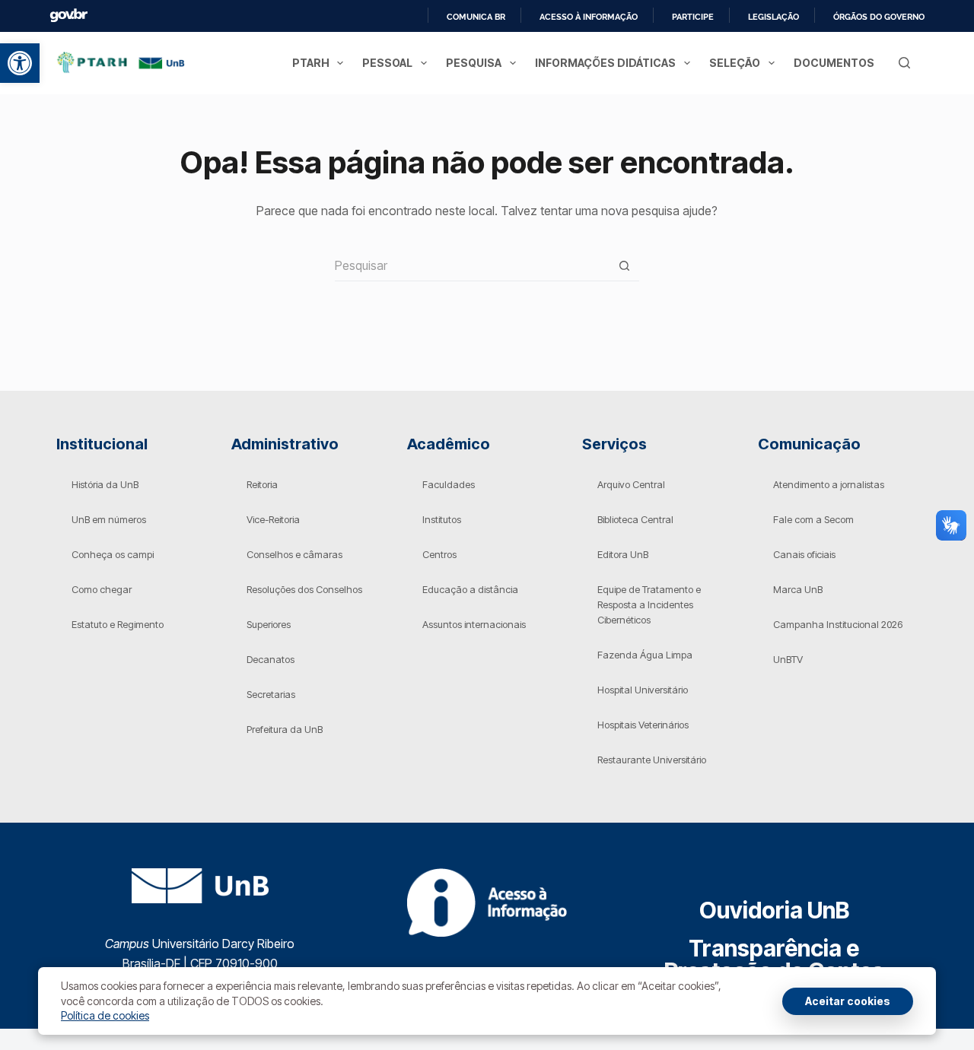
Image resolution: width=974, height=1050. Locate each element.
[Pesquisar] (904, 62)
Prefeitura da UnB (285, 729)
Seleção (734, 62)
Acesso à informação (589, 16)
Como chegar (102, 589)
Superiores (269, 624)
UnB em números (109, 519)
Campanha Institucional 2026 (837, 624)
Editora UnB (622, 554)
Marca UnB (798, 589)
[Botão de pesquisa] (624, 266)
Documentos (834, 62)
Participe (693, 16)
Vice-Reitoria (273, 519)
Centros (439, 554)
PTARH (310, 62)
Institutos (441, 519)
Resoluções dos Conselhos (304, 589)
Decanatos (270, 659)
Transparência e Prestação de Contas (774, 959)
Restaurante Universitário (651, 759)
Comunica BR (476, 16)
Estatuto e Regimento (118, 624)
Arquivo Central (631, 484)
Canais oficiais (804, 554)
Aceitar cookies (847, 1000)
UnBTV (788, 659)
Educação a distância (470, 589)
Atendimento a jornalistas (828, 484)
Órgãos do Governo (879, 16)
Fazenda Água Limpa (644, 655)
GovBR (68, 15)
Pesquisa (473, 62)
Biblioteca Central (635, 519)
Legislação (773, 16)
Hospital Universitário (642, 690)
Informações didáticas (605, 62)
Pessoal (387, 62)
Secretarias (271, 694)
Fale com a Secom (813, 519)
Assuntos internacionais (474, 624)
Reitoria (262, 484)
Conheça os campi (113, 554)
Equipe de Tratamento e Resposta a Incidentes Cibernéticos (649, 604)
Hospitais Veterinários (643, 725)
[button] (20, 63)
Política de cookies (105, 1015)
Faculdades (448, 484)
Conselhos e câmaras (294, 554)
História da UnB (105, 484)
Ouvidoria (774, 910)
